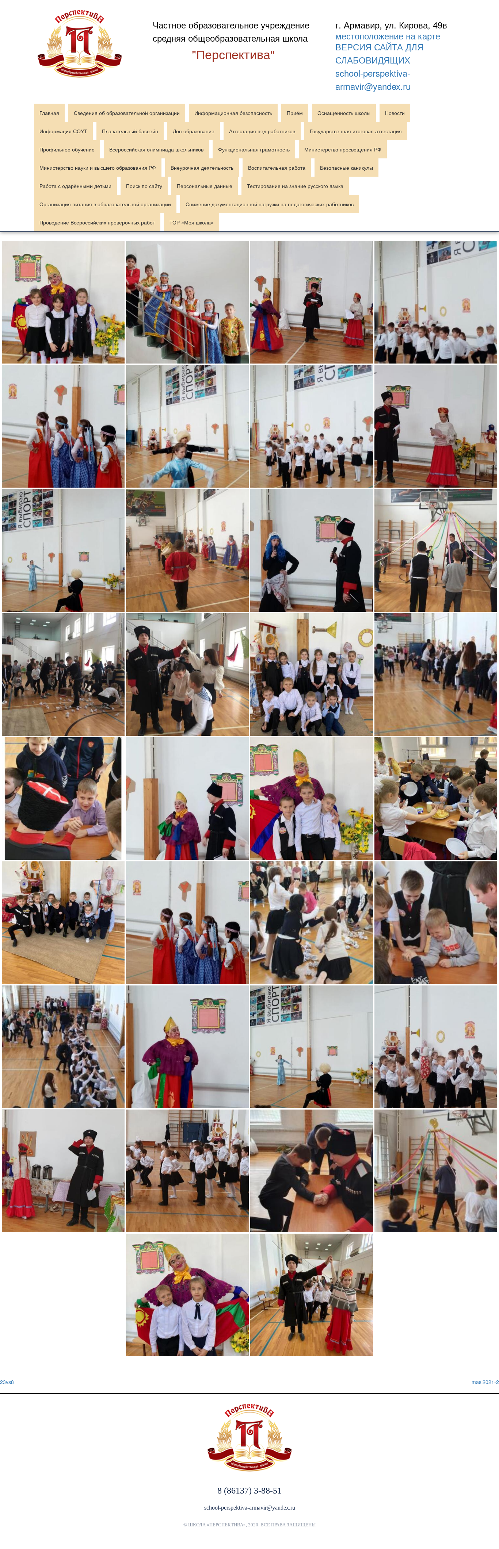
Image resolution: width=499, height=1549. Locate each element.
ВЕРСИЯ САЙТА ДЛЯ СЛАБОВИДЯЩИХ (379, 53)
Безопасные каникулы (346, 167)
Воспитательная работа (276, 167)
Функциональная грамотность (254, 149)
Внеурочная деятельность (202, 167)
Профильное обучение (67, 149)
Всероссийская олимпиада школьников (156, 149)
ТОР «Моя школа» (191, 222)
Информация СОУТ (63, 131)
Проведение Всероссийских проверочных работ (97, 222)
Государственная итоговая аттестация (356, 131)
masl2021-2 (485, 1381)
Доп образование (193, 131)
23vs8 (7, 1381)
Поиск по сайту (144, 185)
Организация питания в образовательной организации (105, 204)
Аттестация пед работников (262, 131)
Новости (395, 112)
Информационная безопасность (233, 112)
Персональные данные (204, 185)
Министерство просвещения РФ (342, 149)
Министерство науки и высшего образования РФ (97, 167)
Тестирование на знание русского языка (295, 185)
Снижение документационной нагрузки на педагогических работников (270, 204)
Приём (295, 112)
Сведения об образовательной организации (127, 112)
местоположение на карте (387, 35)
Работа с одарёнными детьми (75, 185)
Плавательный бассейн (130, 131)
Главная (49, 112)
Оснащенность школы (343, 112)
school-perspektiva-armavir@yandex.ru (373, 79)
